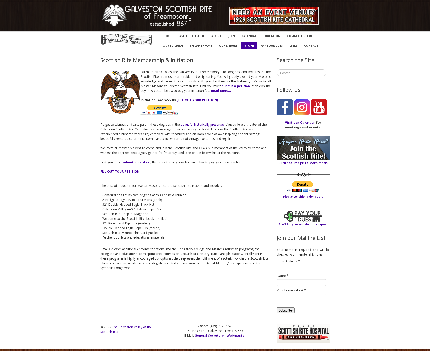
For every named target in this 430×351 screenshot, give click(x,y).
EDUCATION (271, 36)
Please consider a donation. (303, 196)
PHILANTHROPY (201, 45)
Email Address (288, 261)
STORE (249, 45)
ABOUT (216, 36)
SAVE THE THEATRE (191, 36)
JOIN (231, 36)
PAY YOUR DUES (271, 45)
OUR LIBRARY (228, 45)
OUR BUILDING (173, 45)
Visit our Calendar (300, 122)
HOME (166, 36)
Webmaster (236, 335)
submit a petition (236, 86)
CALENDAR (249, 36)
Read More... (221, 90)
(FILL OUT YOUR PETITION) (197, 100)
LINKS (293, 45)
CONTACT (311, 45)
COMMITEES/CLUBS (300, 36)
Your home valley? (291, 290)
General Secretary (209, 335)
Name (282, 275)
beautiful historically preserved (203, 124)
